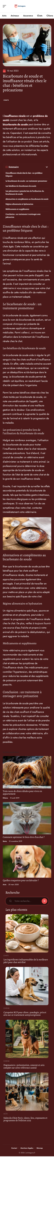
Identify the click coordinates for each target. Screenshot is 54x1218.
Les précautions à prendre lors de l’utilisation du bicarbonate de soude (25, 192)
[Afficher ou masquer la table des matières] (33, 167)
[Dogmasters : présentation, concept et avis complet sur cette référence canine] (27, 1039)
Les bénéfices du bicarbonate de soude (21, 186)
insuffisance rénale (15, 116)
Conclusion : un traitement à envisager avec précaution (23, 215)
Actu (4, 884)
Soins (5, 841)
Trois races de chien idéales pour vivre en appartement (22, 792)
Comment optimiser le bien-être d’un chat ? (23, 837)
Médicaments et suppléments (17, 209)
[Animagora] (19, 6)
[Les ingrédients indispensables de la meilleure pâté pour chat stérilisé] (27, 933)
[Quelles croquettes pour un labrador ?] (27, 861)
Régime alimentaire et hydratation (19, 204)
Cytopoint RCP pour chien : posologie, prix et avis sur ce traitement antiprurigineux (24, 1014)
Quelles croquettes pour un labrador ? (21, 880)
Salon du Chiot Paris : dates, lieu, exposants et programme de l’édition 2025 (25, 1119)
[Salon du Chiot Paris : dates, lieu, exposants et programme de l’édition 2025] (27, 1092)
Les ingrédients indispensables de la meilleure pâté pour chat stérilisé (25, 961)
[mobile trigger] (5, 6)
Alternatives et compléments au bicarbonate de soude (27, 199)
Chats (6, 100)
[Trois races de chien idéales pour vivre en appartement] (27, 772)
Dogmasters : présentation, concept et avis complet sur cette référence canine (23, 1066)
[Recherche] (49, 6)
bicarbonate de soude (15, 124)
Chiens (5, 798)
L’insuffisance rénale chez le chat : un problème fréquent (24, 174)
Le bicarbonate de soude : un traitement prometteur (26, 181)
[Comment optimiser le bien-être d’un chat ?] (27, 818)
